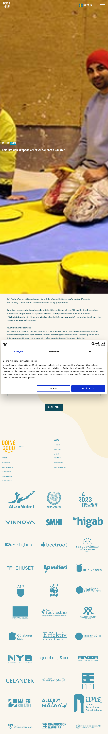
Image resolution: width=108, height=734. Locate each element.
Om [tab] (89, 352)
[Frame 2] (88, 499)
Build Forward (58, 463)
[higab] (88, 522)
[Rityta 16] (54, 567)
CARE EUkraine (6, 472)
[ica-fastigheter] (20, 545)
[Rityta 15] (88, 567)
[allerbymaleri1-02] (54, 703)
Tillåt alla (88, 388)
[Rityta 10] (20, 613)
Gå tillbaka (54, 407)
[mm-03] (88, 680)
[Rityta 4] (20, 658)
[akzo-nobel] (20, 499)
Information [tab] (54, 352)
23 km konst (6, 463)
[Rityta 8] (88, 613)
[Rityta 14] (20, 590)
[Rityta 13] (54, 590)
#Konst (13, 143)
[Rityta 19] (54, 545)
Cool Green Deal (7, 476)
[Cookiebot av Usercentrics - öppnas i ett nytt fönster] (93, 344)
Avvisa (53, 388)
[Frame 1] (88, 590)
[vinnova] (20, 522)
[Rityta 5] (88, 635)
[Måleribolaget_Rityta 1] (20, 703)
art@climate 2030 (59, 467)
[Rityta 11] (54, 658)
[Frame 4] (54, 499)
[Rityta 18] (88, 545)
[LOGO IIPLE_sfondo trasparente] (88, 703)
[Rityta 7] (20, 635)
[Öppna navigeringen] (102, 5)
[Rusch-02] (54, 680)
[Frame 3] (54, 522)
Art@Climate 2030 (7, 467)
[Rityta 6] (54, 635)
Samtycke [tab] (18, 352)
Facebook (57, 445)
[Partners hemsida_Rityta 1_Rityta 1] (20, 680)
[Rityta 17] (20, 567)
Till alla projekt (6, 481)
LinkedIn (56, 454)
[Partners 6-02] (88, 658)
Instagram (57, 449)
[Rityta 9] (54, 613)
